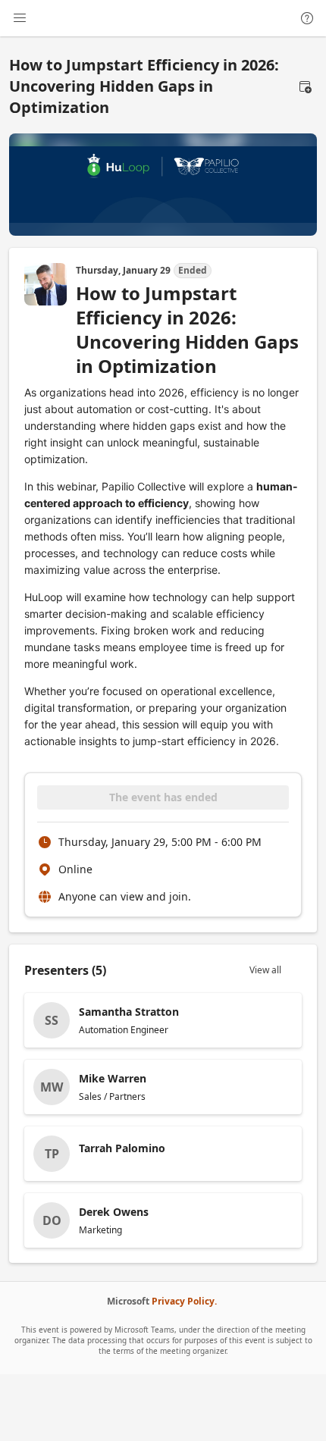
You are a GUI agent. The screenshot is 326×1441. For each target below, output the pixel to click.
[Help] (307, 18)
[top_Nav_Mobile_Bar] (20, 18)
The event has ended (163, 797)
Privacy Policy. (184, 1301)
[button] (305, 86)
